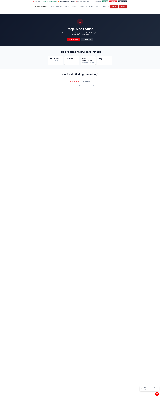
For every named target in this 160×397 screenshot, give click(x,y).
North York (67, 85)
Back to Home (74, 39)
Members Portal (83, 6)
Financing (104, 6)
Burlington (88, 85)
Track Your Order (113, 1)
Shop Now (123, 6)
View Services (87, 39)
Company (91, 6)
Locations (74, 6)
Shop (51, 6)
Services (66, 6)
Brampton (72, 85)
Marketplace (59, 6)
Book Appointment (122, 1)
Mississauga (77, 85)
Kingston (94, 85)
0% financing (105, 1)
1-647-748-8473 (37, 1)
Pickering (83, 85)
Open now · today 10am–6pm (50, 1)
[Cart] (108, 6)
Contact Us (97, 6)
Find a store (98, 1)
